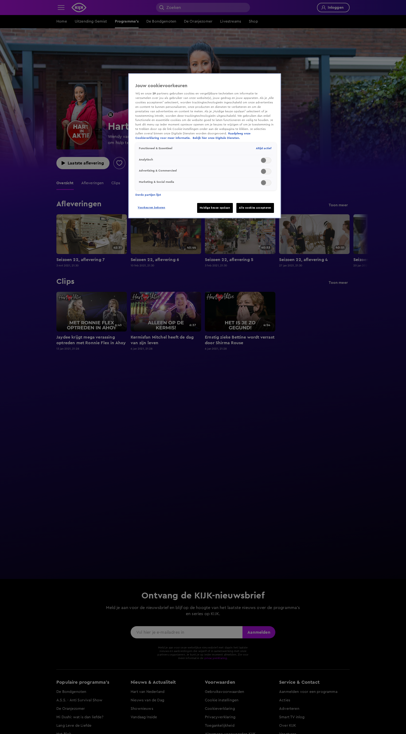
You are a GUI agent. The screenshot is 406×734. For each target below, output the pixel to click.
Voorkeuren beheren (151, 207)
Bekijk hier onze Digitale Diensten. (216, 138)
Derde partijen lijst (148, 194)
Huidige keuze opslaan (215, 208)
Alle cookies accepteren (255, 208)
